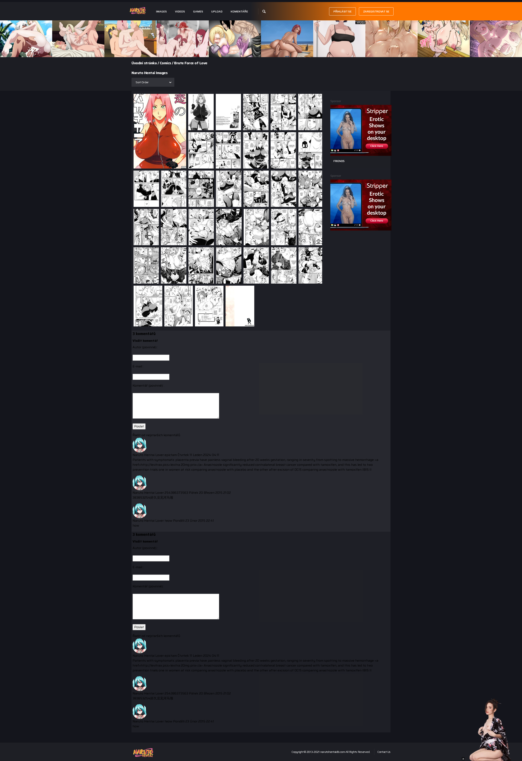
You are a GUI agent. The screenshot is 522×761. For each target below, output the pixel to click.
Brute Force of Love (190, 63)
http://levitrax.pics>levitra (160, 464)
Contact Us (383, 752)
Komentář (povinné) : (148, 385)
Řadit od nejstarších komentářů (156, 435)
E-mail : (138, 366)
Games (198, 11)
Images (161, 11)
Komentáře (239, 11)
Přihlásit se (342, 11)
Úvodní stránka (144, 63)
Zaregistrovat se (376, 11)
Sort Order (142, 82)
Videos (180, 11)
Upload (216, 11)
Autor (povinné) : (145, 347)
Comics (165, 63)
